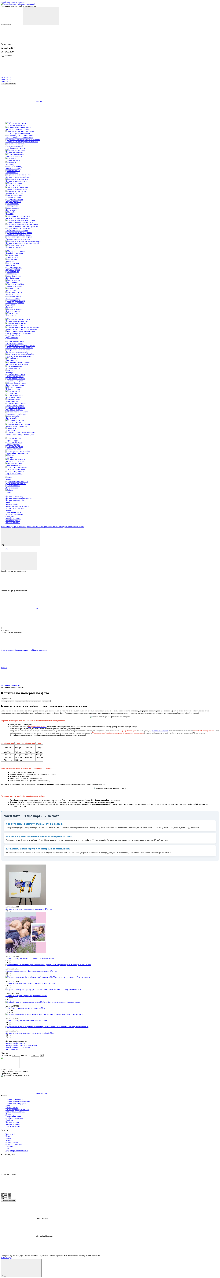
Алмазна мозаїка (12, 504)
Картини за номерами (14, 496)
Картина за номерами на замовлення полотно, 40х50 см (27, 1020)
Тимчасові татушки (13, 512)
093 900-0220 (6, 79)
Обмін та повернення (41, 527)
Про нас (16, 527)
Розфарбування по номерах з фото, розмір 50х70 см (25, 1008)
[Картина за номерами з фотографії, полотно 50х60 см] (112, 990)
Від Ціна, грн (6, 1055)
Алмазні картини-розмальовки (17, 506)
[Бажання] (110, 581)
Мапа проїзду (6, 1258)
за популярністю (7, 701)
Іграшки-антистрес (13, 523)
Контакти (53, 527)
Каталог (4, 527)
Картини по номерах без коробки (19, 498)
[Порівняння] (19, 561)
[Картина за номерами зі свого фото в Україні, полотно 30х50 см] (112, 977)
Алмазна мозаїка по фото (15, 1043)
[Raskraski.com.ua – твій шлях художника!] (10, 1067)
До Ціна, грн (25, 1055)
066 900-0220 (6, 81)
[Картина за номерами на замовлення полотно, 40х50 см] (112, 1014)
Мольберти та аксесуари (15, 508)
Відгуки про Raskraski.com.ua (72, 527)
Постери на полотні (13, 519)
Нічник (8, 510)
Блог (59, 527)
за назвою (46, 701)
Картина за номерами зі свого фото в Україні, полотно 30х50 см (30, 983)
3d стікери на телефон (14, 514)
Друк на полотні (12, 1049)
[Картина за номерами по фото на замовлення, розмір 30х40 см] (112, 1027)
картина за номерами (160, 731)
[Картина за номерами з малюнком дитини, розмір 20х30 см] (112, 885)
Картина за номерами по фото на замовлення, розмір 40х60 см (30, 958)
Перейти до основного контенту (13, 2)
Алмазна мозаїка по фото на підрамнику (21, 1045)
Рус (7, 549)
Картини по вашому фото (16, 500)
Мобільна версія (41, 1093)
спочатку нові (20, 701)
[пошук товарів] (41, 16)
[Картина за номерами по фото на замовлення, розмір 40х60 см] (112, 932)
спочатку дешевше (33, 701)
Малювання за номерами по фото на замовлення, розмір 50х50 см (31, 971)
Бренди (10, 527)
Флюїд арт (10, 517)
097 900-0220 (6, 77)
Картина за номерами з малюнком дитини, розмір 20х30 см (29, 909)
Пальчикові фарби (13, 521)
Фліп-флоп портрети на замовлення (19, 1047)
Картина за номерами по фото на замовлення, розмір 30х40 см (30, 1033)
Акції (8, 502)
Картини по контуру (18, 148)
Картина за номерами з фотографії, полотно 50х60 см (26, 996)
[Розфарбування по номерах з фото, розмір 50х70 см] (112, 1002)
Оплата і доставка (26, 527)
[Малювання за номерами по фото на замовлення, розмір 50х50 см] (112, 965)
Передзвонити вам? (8, 84)
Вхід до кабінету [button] (12, 1134)
